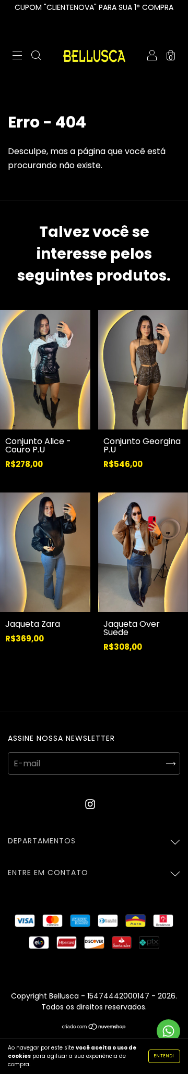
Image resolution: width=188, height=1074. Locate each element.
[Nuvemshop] (94, 1027)
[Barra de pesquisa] (36, 56)
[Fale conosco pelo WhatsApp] (168, 1031)
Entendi (164, 1056)
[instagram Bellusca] (90, 804)
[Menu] (17, 56)
